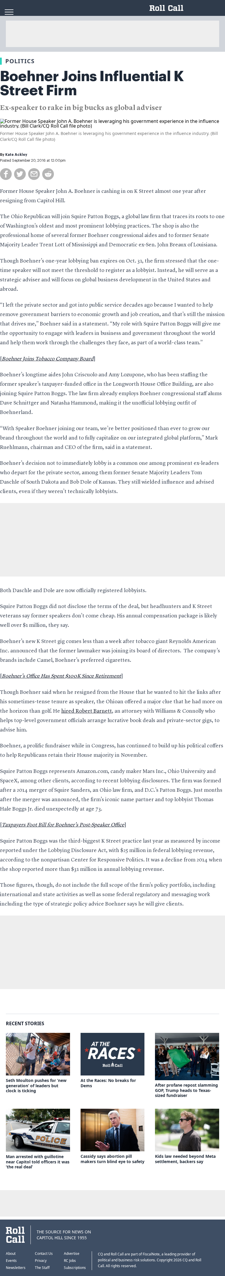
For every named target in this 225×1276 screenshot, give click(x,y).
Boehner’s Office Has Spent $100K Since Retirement (61, 676)
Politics (20, 61)
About (11, 1253)
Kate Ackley (16, 154)
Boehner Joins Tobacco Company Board (47, 359)
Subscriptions (75, 1267)
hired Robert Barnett (86, 711)
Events (11, 1260)
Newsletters (15, 1267)
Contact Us (44, 1253)
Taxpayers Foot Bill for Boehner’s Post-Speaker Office (63, 825)
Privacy (41, 1260)
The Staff (42, 1267)
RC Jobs (70, 1260)
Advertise (71, 1253)
